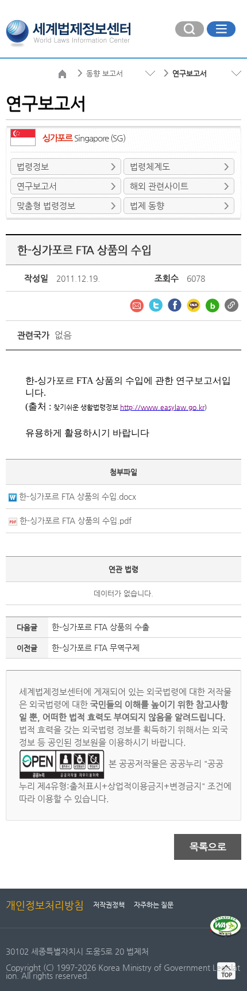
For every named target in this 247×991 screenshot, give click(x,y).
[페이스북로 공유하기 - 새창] (176, 304)
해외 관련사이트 (159, 186)
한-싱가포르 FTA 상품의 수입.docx (77, 496)
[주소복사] (231, 304)
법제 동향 (147, 206)
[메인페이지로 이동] (68, 32)
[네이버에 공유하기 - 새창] (214, 304)
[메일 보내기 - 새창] (138, 304)
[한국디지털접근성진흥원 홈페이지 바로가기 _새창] (225, 920)
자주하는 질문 (153, 905)
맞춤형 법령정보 (46, 206)
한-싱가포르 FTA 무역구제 (96, 647)
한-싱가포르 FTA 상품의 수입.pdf (76, 520)
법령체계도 (150, 166)
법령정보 (33, 166)
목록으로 (208, 846)
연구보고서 (37, 186)
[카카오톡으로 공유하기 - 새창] (195, 304)
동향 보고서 (104, 73)
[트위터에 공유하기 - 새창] (157, 304)
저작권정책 (109, 905)
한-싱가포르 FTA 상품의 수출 (100, 627)
